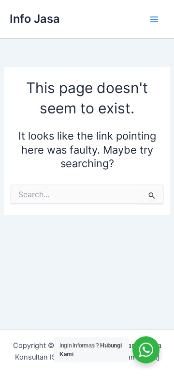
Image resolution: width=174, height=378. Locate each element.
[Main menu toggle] (154, 19)
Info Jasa (35, 19)
